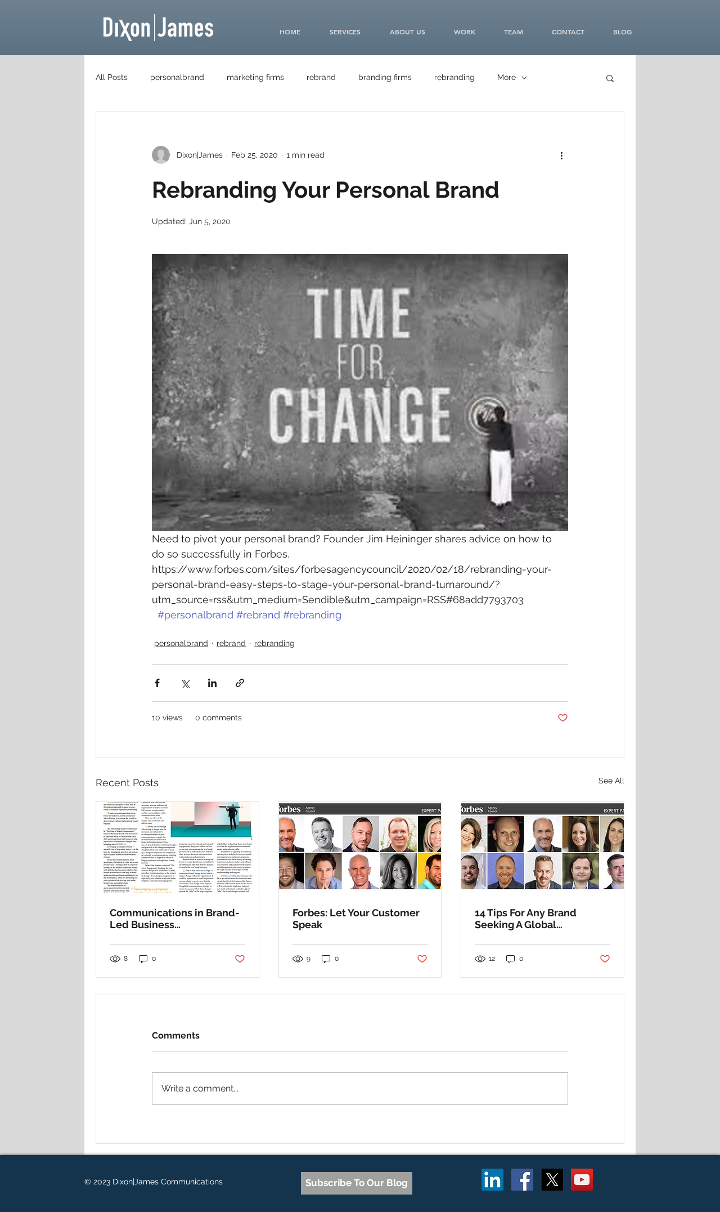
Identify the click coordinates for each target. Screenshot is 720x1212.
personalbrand (177, 77)
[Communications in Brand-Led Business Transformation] (177, 847)
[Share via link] (240, 683)
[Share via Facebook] (157, 683)
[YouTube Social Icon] (582, 1180)
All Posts (112, 77)
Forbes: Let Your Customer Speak (356, 918)
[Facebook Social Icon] (522, 1180)
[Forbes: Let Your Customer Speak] (360, 847)
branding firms (385, 77)
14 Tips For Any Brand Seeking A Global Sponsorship (526, 918)
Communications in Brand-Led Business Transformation (175, 918)
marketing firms (255, 77)
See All (611, 780)
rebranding (454, 77)
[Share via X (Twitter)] (184, 683)
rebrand (321, 77)
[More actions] (561, 155)
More (506, 77)
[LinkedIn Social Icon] (492, 1180)
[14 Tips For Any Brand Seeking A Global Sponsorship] (542, 847)
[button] (610, 77)
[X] (552, 1180)
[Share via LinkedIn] (212, 683)
